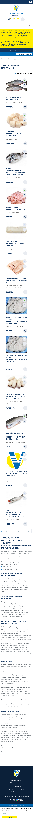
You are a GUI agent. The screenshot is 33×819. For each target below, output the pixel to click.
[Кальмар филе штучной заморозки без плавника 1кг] (16, 267)
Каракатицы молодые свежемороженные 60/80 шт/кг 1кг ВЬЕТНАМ (16, 396)
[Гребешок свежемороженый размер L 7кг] (16, 120)
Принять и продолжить (9, 817)
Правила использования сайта (16, 805)
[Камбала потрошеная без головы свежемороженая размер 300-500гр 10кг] (16, 305)
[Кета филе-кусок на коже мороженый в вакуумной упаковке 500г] (16, 460)
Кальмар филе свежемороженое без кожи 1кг (15, 244)
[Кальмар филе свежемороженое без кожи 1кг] (16, 230)
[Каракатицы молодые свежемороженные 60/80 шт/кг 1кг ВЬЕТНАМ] (16, 383)
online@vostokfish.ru (17, 50)
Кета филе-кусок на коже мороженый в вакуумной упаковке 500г (16, 473)
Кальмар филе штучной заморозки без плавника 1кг (16, 280)
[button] (30, 2)
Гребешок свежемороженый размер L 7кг (13, 134)
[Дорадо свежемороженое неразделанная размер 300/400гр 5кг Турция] (16, 157)
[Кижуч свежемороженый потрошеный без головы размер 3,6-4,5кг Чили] (16, 499)
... (25, 531)
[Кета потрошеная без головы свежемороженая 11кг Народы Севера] (16, 421)
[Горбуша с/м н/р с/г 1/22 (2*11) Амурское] (16, 86)
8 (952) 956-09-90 (23, 796)
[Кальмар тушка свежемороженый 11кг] (16, 195)
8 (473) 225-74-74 (16, 13)
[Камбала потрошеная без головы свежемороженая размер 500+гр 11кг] (16, 344)
